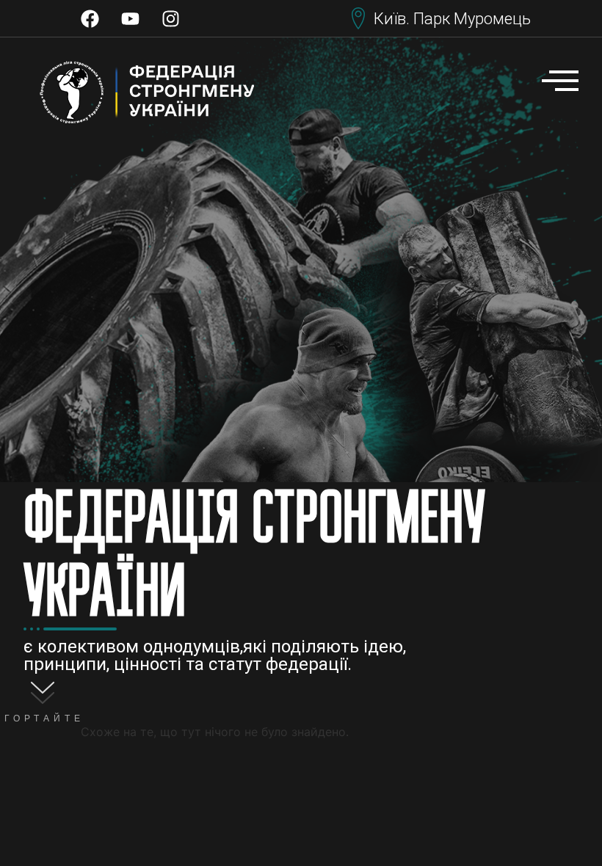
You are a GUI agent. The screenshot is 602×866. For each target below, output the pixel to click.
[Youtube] (130, 18)
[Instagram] (171, 18)
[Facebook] (90, 18)
